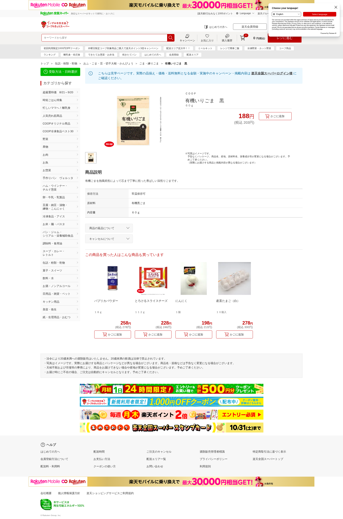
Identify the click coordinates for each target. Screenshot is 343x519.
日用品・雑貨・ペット (56, 293)
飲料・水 (48, 278)
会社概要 (46, 493)
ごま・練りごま (149, 63)
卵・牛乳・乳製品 (54, 197)
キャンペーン (187, 40)
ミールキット (205, 48)
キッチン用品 (51, 301)
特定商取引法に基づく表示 (269, 451)
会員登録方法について (54, 459)
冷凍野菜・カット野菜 (259, 48)
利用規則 (205, 466)
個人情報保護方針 (69, 493)
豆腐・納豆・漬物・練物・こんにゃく (55, 206)
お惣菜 (47, 170)
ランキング (50, 54)
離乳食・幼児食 (72, 54)
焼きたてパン (129, 54)
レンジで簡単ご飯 (229, 48)
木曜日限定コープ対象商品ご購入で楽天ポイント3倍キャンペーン (123, 48)
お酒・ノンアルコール (56, 286)
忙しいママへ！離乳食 (56, 107)
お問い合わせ (154, 466)
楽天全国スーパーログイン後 (272, 73)
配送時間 (99, 451)
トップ (44, 63)
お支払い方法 (101, 459)
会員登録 (174, 54)
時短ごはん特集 (52, 100)
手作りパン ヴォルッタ (58, 178)
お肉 (45, 154)
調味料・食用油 (52, 243)
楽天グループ (265, 13)
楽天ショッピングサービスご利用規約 (110, 493)
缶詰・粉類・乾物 (66, 63)
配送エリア (192, 54)
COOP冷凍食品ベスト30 (58, 131)
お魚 (45, 162)
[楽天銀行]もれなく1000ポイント (215, 13)
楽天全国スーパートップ (268, 459)
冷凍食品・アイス (54, 216)
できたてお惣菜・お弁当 (101, 54)
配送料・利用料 (50, 466)
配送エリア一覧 (156, 459)
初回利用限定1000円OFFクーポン (62, 48)
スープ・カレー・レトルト (54, 253)
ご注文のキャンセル (159, 451)
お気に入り (207, 40)
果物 (45, 146)
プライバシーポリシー (213, 459)
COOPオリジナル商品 (56, 123)
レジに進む (285, 38)
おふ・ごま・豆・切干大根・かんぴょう (108, 63)
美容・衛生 (50, 309)
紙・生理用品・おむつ (56, 317)
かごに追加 (277, 116)
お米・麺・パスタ (54, 224)
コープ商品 (285, 48)
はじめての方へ (218, 27)
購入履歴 (227, 40)
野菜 (45, 139)
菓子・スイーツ (52, 270)
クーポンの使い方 (104, 466)
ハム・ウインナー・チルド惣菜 (55, 187)
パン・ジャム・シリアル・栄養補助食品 (58, 233)
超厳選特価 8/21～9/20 (58, 92)
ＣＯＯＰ (190, 93)
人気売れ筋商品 (52, 115)
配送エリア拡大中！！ (178, 48)
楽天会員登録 (250, 26)
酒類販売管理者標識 (212, 451)
